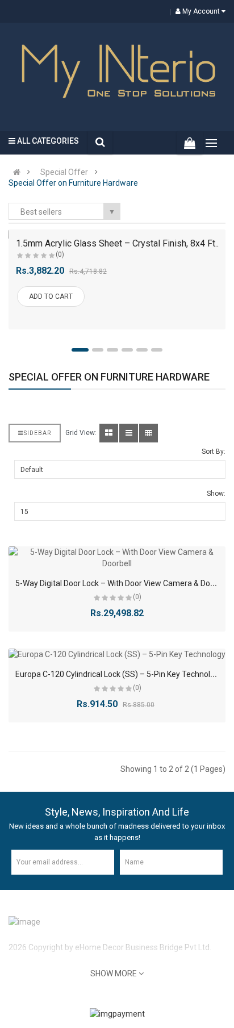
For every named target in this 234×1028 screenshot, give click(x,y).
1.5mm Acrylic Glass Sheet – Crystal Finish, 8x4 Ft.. (117, 243)
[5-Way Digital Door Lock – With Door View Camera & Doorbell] (117, 557)
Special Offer (64, 172)
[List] (128, 433)
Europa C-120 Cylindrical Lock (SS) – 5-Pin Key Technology (119, 674)
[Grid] (108, 433)
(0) (60, 254)
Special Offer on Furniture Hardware (73, 183)
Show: (216, 494)
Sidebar (37, 433)
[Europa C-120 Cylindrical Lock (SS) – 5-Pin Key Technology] (117, 654)
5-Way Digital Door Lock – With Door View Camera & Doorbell (122, 583)
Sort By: (213, 452)
